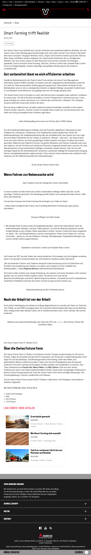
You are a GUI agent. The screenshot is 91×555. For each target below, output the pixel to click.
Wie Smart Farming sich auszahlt (46, 433)
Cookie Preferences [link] (45, 543)
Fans (66, 2)
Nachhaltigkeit (30, 2)
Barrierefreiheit (66, 546)
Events (60, 2)
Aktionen (41, 2)
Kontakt (7, 519)
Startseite (8, 23)
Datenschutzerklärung (13, 546)
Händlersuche (12, 552)
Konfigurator (7, 5)
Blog (48, 2)
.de (82, 2)
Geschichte (19, 2)
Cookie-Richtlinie (44, 546)
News (54, 2)
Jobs (10, 2)
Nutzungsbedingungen (29, 546)
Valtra (4, 2)
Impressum (55, 546)
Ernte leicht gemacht (40, 417)
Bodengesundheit (21, 5)
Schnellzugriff (11, 504)
